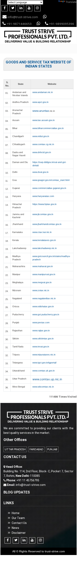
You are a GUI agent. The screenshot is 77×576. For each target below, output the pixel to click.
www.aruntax (40, 110)
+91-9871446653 (19, 24)
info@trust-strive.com (22, 17)
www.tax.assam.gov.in (43, 120)
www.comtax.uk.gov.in (43, 370)
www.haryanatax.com (43, 196)
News (15, 527)
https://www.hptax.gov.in (44, 204)
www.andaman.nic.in (42, 92)
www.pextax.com (40, 322)
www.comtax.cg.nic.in (43, 144)
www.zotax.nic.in (40, 290)
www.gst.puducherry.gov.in (45, 314)
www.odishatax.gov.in (43, 306)
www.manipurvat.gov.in (43, 274)
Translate (71, 2)
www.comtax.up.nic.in (47, 379)
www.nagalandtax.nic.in (44, 298)
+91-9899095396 (61, 24)
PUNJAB (52, 449)
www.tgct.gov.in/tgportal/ (44, 362)
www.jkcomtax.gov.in (42, 214)
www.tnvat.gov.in (40, 346)
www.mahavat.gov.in (42, 266)
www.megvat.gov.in (42, 282)
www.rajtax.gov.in (41, 330)
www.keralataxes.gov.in (44, 240)
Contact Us (19, 523)
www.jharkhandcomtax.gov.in (46, 224)
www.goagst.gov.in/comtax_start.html (50, 180)
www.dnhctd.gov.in (41, 152)
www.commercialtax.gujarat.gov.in (49, 188)
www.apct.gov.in (40, 102)
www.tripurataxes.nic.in (43, 354)
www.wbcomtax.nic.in (43, 386)
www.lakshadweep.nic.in (44, 248)
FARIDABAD (36, 449)
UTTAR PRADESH (15, 449)
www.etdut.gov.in (40, 136)
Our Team (18, 518)
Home (16, 513)
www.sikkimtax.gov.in (43, 338)
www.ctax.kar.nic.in (42, 232)
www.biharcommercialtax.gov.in (48, 128)
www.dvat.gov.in (40, 172)
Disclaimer (19, 532)
